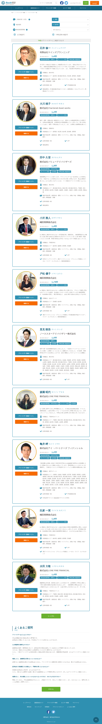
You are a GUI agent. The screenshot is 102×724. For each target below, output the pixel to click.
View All (51, 689)
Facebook (62, 3)
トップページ (19, 8)
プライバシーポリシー (58, 707)
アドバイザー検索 (51, 8)
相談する (26, 78)
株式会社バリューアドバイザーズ (56, 161)
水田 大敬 (45, 566)
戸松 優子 (45, 273)
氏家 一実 (45, 510)
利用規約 (47, 707)
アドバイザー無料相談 (94, 2)
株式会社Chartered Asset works (55, 108)
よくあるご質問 (71, 707)
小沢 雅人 (45, 217)
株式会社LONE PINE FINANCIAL (54, 396)
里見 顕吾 (45, 329)
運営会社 (29, 707)
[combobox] (70, 19)
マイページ (83, 8)
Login (85, 3)
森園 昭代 (45, 391)
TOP (12, 12)
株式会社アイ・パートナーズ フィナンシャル (61, 448)
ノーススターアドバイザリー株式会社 (58, 333)
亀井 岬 (44, 443)
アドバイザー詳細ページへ (26, 72)
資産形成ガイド (35, 8)
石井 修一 (45, 47)
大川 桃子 (45, 103)
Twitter (66, 3)
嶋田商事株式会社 (48, 222)
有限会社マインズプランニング (55, 52)
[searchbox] (59, 19)
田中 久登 (45, 157)
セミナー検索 (67, 8)
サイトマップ (38, 707)
